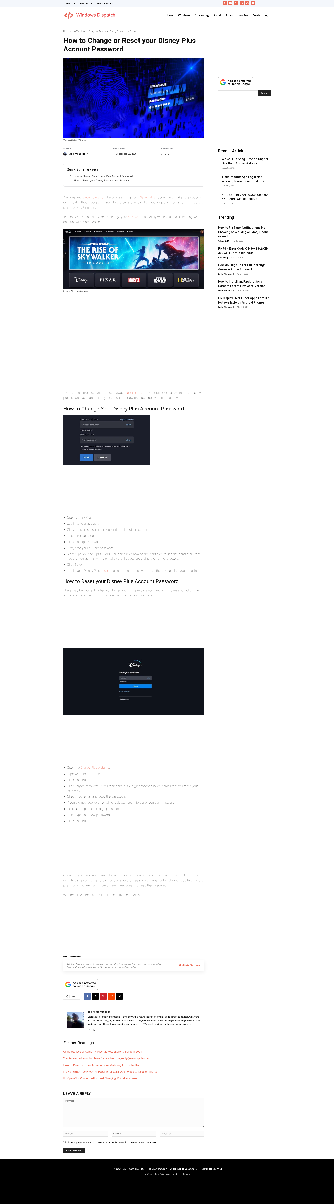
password (135, 217)
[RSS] (242, 3)
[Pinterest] (236, 3)
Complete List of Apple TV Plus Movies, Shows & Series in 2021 (102, 1051)
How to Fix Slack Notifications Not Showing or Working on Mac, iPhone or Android (243, 232)
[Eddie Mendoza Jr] (65, 154)
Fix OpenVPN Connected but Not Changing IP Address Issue (100, 1078)
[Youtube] (253, 3)
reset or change (137, 392)
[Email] (119, 996)
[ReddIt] (111, 996)
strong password (94, 197)
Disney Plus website (95, 767)
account (106, 570)
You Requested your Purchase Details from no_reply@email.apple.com (106, 1058)
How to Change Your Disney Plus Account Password (103, 175)
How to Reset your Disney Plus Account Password (102, 180)
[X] (247, 3)
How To (75, 31)
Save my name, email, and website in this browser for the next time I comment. (112, 1142)
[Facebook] (225, 3)
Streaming (100, 956)
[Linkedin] (230, 3)
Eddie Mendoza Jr (78, 153)
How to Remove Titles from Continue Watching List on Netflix (101, 1065)
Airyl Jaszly (223, 257)
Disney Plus (147, 197)
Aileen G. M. (223, 241)
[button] (266, 15)
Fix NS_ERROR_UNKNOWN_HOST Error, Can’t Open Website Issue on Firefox (110, 1071)
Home (66, 31)
